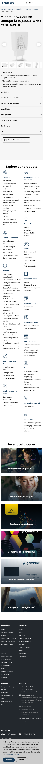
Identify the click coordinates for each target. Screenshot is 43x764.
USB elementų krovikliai (32, 192)
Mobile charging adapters (29, 430)
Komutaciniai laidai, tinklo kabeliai (12, 325)
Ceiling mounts (8, 373)
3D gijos (26, 282)
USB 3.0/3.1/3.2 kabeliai (11, 305)
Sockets (27, 310)
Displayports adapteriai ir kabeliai (11, 284)
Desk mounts (7, 397)
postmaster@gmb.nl (28, 710)
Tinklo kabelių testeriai (11, 343)
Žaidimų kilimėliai (30, 252)
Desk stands (7, 406)
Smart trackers (8, 252)
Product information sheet (17, 140)
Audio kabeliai (8, 299)
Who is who (22, 635)
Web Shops (22, 653)
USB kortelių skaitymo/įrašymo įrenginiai (11, 201)
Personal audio (5, 650)
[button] (39, 44)
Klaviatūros (7, 181)
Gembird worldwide (25, 638)
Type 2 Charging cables (32, 423)
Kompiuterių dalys (6, 662)
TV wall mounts (8, 367)
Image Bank (6, 114)
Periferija (3, 629)
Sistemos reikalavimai (10, 103)
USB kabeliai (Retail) (10, 302)
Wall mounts (7, 400)
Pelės (26, 263)
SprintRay (27, 291)
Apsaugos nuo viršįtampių (29, 375)
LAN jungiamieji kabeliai (11, 316)
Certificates (4, 692)
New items (4, 677)
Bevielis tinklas (8, 195)
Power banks (7, 250)
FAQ (2, 698)
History (21, 632)
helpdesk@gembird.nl (28, 695)
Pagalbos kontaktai (7, 695)
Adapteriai (6, 310)
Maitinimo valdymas (31, 371)
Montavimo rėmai (30, 329)
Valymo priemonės (30, 183)
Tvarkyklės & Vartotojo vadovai (7, 688)
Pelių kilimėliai (7, 192)
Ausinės (5, 214)
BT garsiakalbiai (29, 233)
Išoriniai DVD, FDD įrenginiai (9, 207)
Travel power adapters (32, 186)
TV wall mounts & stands (8, 638)
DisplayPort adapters (10, 288)
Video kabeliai (8, 277)
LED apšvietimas (29, 211)
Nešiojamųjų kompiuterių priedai (32, 201)
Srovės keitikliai (29, 390)
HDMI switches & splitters (12, 280)
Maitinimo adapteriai (31, 195)
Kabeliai (3, 635)
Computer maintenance (32, 208)
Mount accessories (9, 378)
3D (2, 131)
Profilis (21, 629)
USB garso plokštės (9, 219)
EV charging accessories (32, 426)
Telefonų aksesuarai (10, 332)
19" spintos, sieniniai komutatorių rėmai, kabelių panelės (31, 352)
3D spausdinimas (6, 656)
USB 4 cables (7, 307)
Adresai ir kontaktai (25, 641)
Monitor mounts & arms (8, 641)
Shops (21, 650)
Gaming (3, 653)
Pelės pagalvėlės (30, 266)
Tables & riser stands (10, 403)
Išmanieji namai (6, 659)
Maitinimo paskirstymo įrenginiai (32, 346)
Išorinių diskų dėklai (9, 211)
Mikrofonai (6, 217)
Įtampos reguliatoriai (31, 388)
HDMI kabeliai (7, 274)
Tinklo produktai (6, 665)
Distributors (22, 656)
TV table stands (8, 376)
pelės (5, 189)
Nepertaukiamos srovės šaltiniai (32, 381)
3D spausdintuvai (30, 285)
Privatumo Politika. (12, 754)
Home (3, 9)
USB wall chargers (31, 9)
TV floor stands (8, 370)
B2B (2, 704)
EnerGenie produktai (7, 671)
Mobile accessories (15, 9)
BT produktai (7, 225)
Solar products (29, 407)
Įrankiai (26, 197)
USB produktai (8, 313)
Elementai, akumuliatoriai (33, 189)
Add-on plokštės (29, 206)
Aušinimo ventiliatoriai (31, 326)
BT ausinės (27, 230)
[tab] (21, 92)
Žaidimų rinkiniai (29, 260)
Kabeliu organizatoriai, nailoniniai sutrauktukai (11, 347)
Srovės (3, 668)
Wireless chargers (9, 244)
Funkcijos (5, 92)
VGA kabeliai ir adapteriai (8, 295)
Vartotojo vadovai (9, 120)
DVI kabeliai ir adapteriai (11, 291)
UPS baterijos (28, 385)
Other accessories (9, 258)
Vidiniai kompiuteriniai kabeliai (10, 339)
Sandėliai (22, 644)
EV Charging (5, 674)
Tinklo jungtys (7, 329)
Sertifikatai (6, 109)
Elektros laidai (8, 335)
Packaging (5, 126)
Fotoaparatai (28, 307)
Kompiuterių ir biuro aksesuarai (7, 646)
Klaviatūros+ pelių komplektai (9, 185)
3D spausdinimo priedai (32, 288)
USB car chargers (9, 247)
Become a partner (6, 701)
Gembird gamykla (24, 647)
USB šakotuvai (8, 197)
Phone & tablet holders (11, 255)
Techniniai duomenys (10, 98)
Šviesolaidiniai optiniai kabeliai (10, 320)
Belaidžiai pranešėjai (10, 222)
